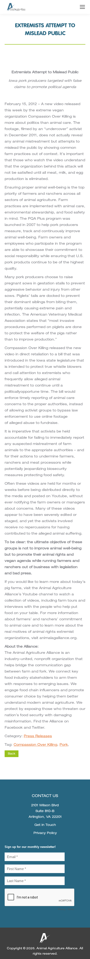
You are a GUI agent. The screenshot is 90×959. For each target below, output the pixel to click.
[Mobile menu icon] (82, 7)
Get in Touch (45, 825)
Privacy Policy (45, 833)
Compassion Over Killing (35, 745)
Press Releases (38, 736)
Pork (64, 745)
